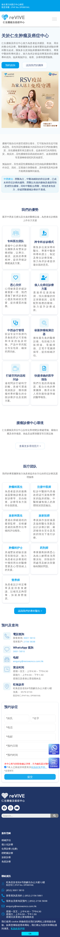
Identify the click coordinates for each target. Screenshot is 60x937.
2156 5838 (29, 641)
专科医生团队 (15, 241)
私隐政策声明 (18, 928)
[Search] (54, 816)
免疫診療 (6, 861)
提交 (30, 777)
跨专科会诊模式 (44, 241)
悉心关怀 (15, 284)
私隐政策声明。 (39, 767)
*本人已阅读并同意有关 (26, 767)
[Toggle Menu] (54, 19)
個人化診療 (7, 844)
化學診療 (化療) (10, 848)
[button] (10, 65)
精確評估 (6, 840)
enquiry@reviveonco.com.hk (28, 661)
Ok (30, 933)
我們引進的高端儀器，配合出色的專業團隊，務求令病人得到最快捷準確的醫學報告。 (44, 390)
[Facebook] (4, 808)
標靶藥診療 (7, 852)
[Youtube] (17, 808)
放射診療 (6, 857)
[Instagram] (10, 808)
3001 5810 (29, 637)
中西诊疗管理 (15, 330)
